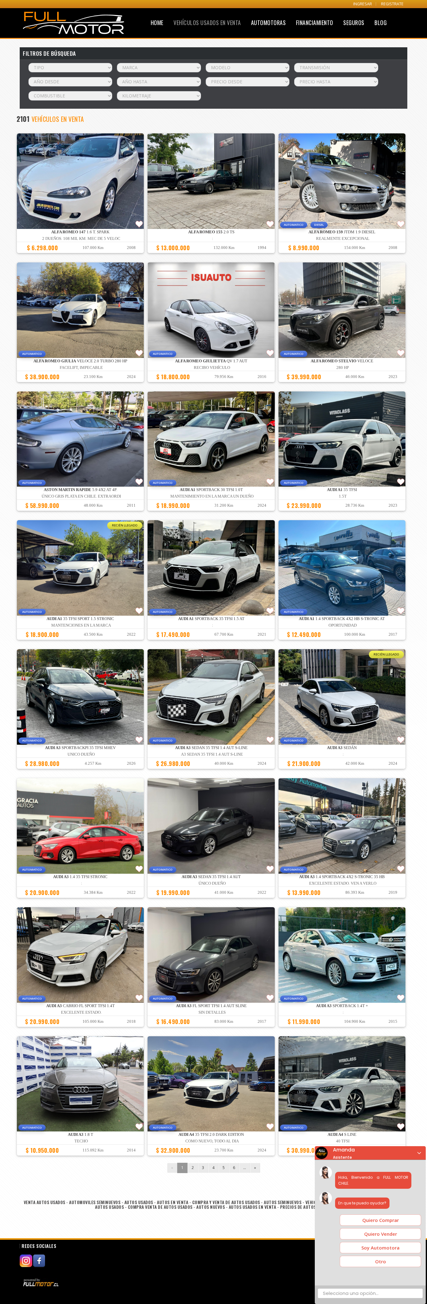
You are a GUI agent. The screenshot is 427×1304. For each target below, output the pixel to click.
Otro (380, 1261)
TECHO (81, 1141)
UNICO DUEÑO (81, 754)
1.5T (343, 496)
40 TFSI (342, 1141)
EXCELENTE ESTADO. (81, 1012)
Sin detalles (212, 1012)
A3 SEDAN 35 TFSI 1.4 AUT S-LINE (212, 754)
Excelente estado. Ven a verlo (342, 883)
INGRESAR (362, 4)
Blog (380, 22)
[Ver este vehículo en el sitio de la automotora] (41, 1282)
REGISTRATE (392, 4)
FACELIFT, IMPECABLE (81, 367)
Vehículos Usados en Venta (207, 22)
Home (157, 22)
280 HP (342, 367)
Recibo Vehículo (212, 367)
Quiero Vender (380, 1234)
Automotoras (268, 22)
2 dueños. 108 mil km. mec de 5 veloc (81, 238)
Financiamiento (314, 22)
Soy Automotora (380, 1247)
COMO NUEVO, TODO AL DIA (212, 1141)
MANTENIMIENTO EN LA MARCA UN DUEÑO (212, 496)
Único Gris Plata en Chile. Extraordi (81, 496)
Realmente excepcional (342, 238)
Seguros (353, 22)
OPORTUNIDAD (343, 625)
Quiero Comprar (380, 1220)
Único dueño (212, 883)
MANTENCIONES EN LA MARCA (81, 625)
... (244, 1167)
